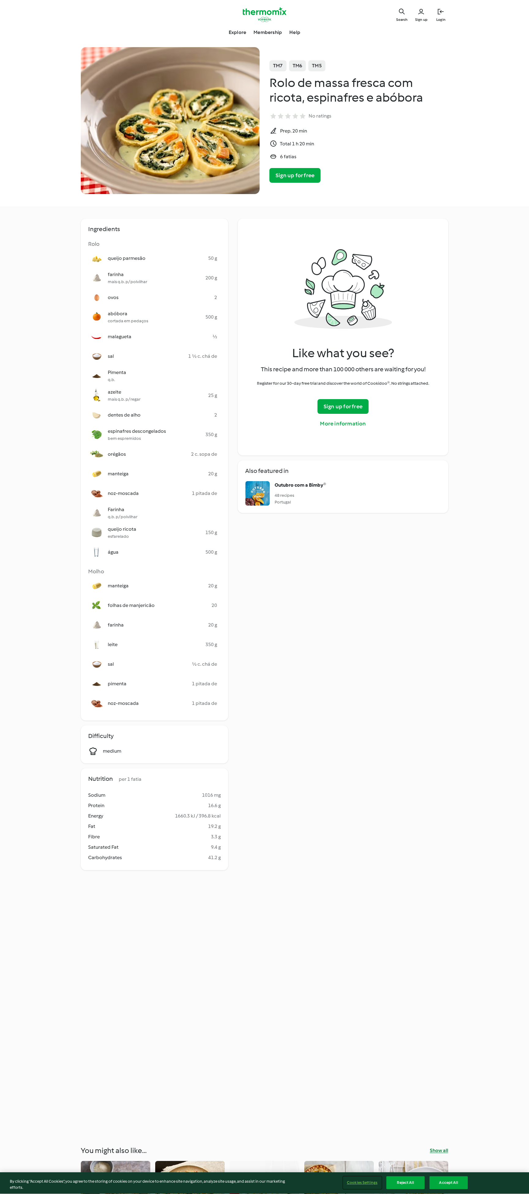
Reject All (405, 1182)
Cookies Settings (362, 1182)
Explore (237, 32)
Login (440, 19)
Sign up (421, 19)
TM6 (297, 66)
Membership (267, 32)
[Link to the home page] (264, 14)
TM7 (278, 66)
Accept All (448, 1182)
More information (343, 423)
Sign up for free (295, 175)
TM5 (317, 66)
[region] (264, 1183)
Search (401, 19)
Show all (439, 1150)
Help (294, 32)
